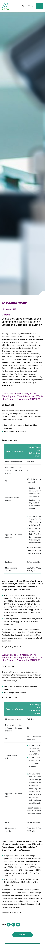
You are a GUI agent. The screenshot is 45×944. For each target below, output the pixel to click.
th (29, 6)
